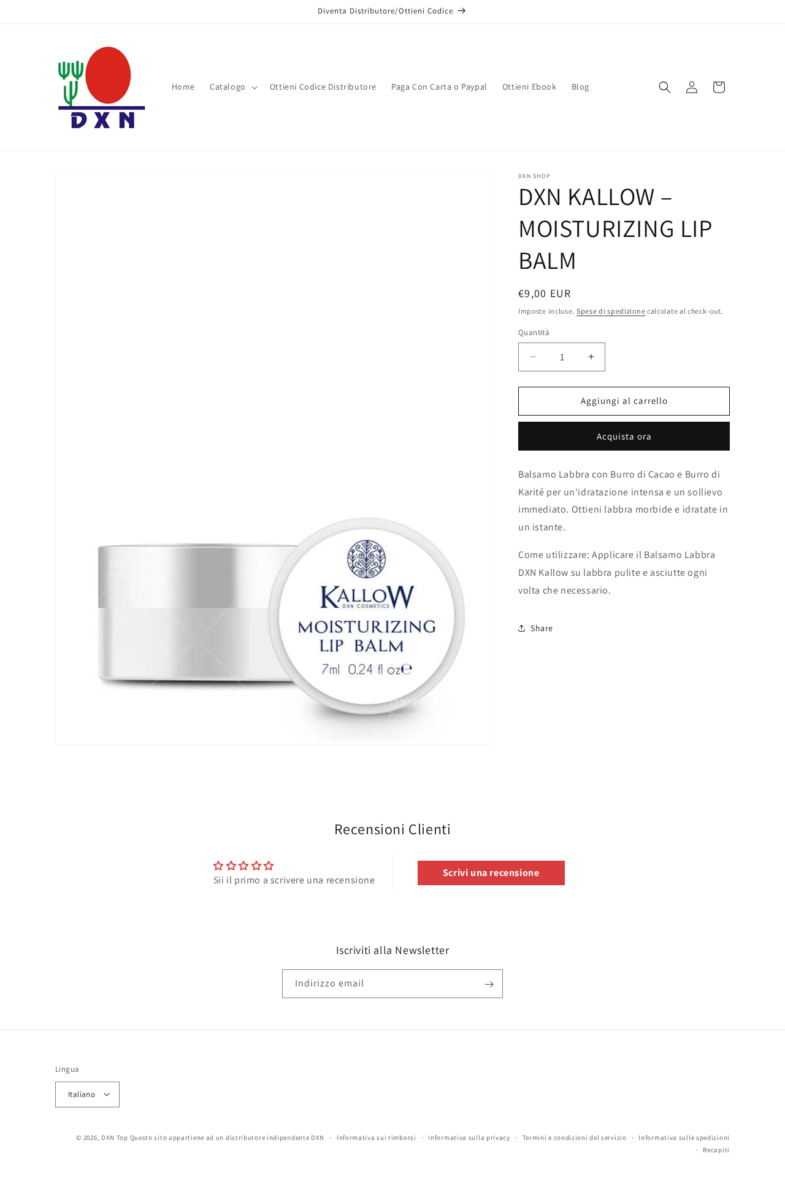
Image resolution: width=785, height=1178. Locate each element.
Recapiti (716, 1149)
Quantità (534, 332)
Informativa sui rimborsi (376, 1137)
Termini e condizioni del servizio (575, 1137)
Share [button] (541, 628)
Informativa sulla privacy (469, 1137)
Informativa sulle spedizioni (684, 1137)
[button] (232, 86)
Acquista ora (624, 436)
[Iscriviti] (488, 984)
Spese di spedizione (610, 311)
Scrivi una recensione (491, 872)
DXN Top (114, 1137)
